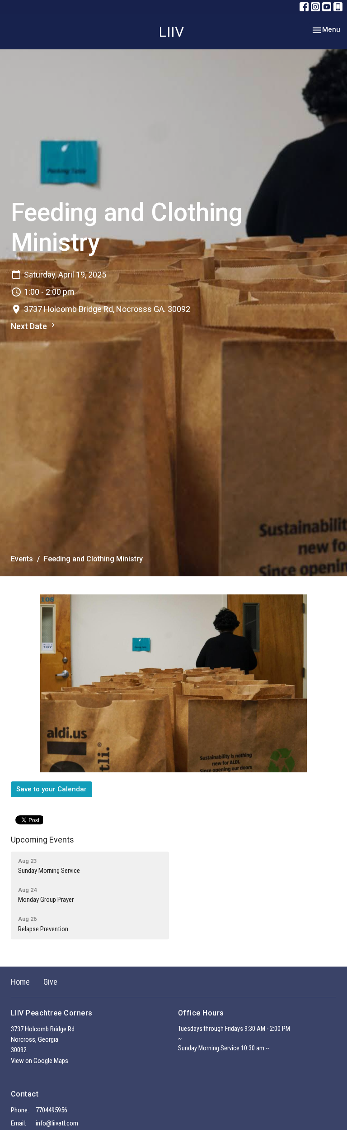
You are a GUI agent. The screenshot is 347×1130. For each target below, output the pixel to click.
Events (22, 559)
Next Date (30, 326)
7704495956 (51, 1110)
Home (20, 981)
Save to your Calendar (51, 789)
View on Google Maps (39, 1061)
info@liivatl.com (57, 1123)
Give (50, 981)
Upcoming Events (42, 839)
